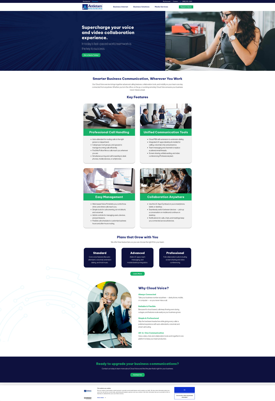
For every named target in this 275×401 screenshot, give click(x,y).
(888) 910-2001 (187, 1)
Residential (86, 1)
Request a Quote (186, 7)
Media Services (161, 7)
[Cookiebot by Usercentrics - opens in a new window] (87, 398)
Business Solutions (141, 7)
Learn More (137, 274)
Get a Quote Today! (91, 55)
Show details (100, 397)
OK (184, 390)
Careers (175, 1)
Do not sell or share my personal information (184, 396)
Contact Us (137, 375)
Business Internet (120, 7)
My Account (167, 1)
